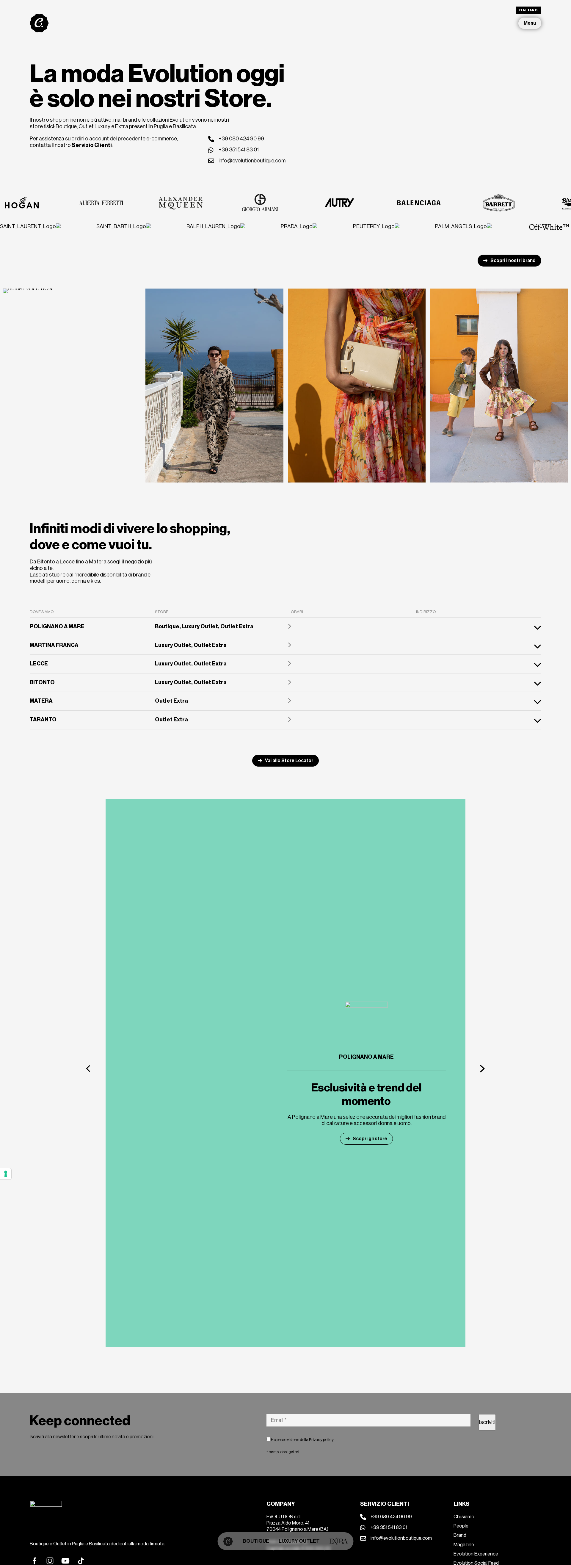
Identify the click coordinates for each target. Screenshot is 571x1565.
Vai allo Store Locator (289, 760)
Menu (530, 23)
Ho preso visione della (302, 1439)
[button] (88, 1068)
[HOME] (228, 1541)
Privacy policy (321, 1439)
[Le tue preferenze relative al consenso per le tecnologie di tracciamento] (5, 1173)
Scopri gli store (370, 1138)
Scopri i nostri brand (513, 260)
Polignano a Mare (366, 1057)
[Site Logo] (39, 23)
